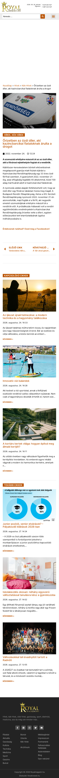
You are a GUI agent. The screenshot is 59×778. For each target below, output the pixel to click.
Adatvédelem (44, 751)
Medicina (7, 752)
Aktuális (6, 738)
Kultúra (6, 745)
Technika (7, 749)
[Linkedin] (23, 728)
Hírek (16, 85)
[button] (53, 16)
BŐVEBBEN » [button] (8, 339)
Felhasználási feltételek (44, 746)
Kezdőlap (7, 85)
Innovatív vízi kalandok (16, 380)
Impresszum (43, 738)
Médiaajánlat (43, 734)
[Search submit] (42, 16)
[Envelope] (41, 728)
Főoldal (6, 734)
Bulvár (5, 763)
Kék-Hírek (27, 85)
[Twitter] (35, 728)
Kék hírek (24, 742)
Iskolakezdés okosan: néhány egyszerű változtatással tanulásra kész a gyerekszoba (29, 593)
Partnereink (43, 742)
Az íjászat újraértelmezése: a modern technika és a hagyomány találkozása (25, 316)
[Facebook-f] (17, 728)
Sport (5, 756)
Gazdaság (7, 742)
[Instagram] (29, 728)
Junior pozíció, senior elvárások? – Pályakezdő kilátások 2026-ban (23, 525)
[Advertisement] (29, 53)
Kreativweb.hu (34, 776)
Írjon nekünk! (44, 758)
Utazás (23, 738)
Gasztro (6, 759)
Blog (40, 755)
